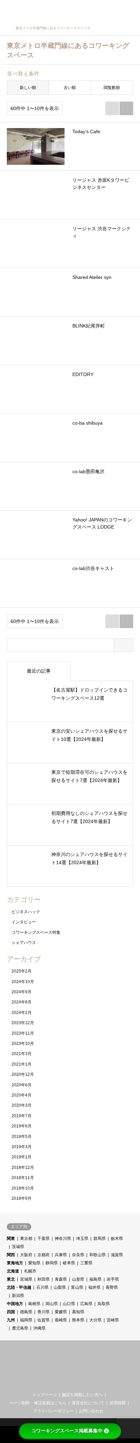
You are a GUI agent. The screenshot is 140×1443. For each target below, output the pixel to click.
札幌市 (30, 1271)
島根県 (34, 1303)
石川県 (42, 1287)
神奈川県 (63, 1238)
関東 (11, 1238)
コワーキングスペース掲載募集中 (67, 1430)
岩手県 (113, 1279)
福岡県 (26, 1320)
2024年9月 (22, 992)
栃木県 (117, 1238)
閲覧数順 (112, 87)
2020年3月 (22, 1105)
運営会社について (88, 1403)
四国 (11, 1312)
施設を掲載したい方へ (82, 1394)
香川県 (43, 1312)
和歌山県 (97, 1254)
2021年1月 (22, 1064)
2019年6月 (22, 1126)
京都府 (43, 1254)
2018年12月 (23, 1167)
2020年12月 (23, 1074)
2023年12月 (23, 1022)
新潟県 (18, 1295)
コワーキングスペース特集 (36, 932)
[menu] (130, 10)
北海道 (13, 1271)
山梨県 (60, 1287)
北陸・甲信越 (19, 1287)
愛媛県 (61, 1312)
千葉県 (43, 1238)
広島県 (86, 1303)
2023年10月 (23, 1043)
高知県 (78, 1312)
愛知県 (34, 1263)
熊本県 (78, 1320)
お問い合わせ (91, 1411)
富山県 (77, 1287)
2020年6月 (22, 1085)
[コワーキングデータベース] (49, 10)
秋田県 (43, 1279)
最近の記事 (39, 671)
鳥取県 (104, 1303)
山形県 (78, 1279)
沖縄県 (39, 1328)
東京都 (26, 1238)
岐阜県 (69, 1263)
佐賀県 (43, 1320)
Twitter (64, 1382)
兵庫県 (61, 1254)
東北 (11, 1279)
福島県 (95, 1279)
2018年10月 (23, 1188)
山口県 (69, 1303)
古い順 (70, 87)
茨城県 (18, 1246)
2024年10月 (23, 981)
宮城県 (26, 1279)
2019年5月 (22, 1136)
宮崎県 (113, 1320)
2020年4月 (22, 1095)
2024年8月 (22, 1002)
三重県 (86, 1263)
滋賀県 (117, 1254)
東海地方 (15, 1263)
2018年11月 (23, 1177)
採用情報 (117, 1403)
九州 (11, 1320)
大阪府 (26, 1254)
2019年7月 (22, 1116)
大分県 (95, 1320)
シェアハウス (24, 942)
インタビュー (24, 922)
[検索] (114, 10)
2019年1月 (22, 1157)
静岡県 (52, 1263)
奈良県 (78, 1254)
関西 (11, 1254)
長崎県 (61, 1320)
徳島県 (26, 1312)
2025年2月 (22, 971)
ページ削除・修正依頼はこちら (38, 1403)
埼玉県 (82, 1238)
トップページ (44, 1394)
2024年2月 (22, 1012)
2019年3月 (22, 1146)
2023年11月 (23, 1033)
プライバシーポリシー (53, 1411)
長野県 (112, 1287)
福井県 (94, 1287)
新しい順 (28, 87)
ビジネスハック (26, 911)
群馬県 (99, 1238)
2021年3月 (22, 1053)
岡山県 (52, 1303)
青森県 (61, 1279)
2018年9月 (22, 1198)
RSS (75, 1382)
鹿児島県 (20, 1328)
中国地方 (15, 1303)
